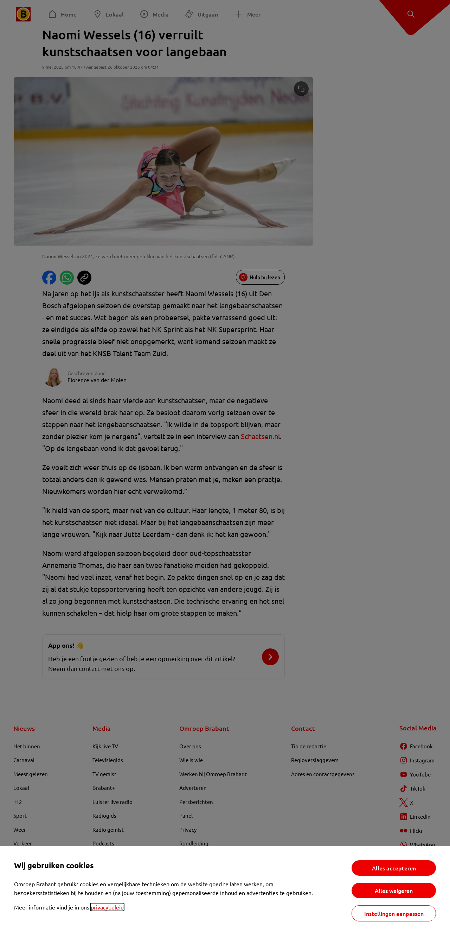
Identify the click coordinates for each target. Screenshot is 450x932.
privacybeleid (107, 907)
